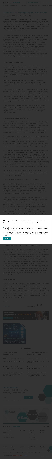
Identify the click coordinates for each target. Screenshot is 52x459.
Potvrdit (7, 238)
